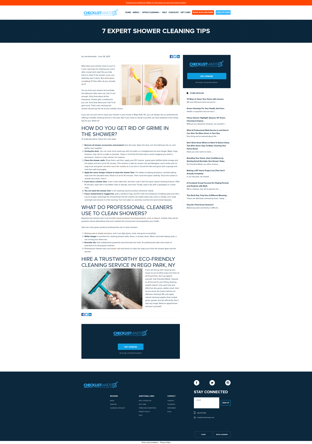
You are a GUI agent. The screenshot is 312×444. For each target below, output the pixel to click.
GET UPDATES (130, 347)
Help (164, 12)
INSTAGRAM (171, 408)
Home (128, 12)
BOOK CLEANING (222, 434)
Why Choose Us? (145, 401)
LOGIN (203, 434)
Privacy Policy (144, 411)
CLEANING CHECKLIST (117, 408)
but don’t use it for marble (114, 166)
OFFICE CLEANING (150, 12)
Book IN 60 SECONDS (203, 12)
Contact (170, 401)
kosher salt (115, 249)
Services (113, 404)
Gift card (185, 12)
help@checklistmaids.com (205, 417)
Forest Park (152, 276)
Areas (136, 12)
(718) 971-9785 (223, 12)
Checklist (174, 12)
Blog (169, 411)
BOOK (112, 401)
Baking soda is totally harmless (98, 233)
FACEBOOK (171, 404)
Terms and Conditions (147, 408)
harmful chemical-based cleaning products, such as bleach (134, 218)
